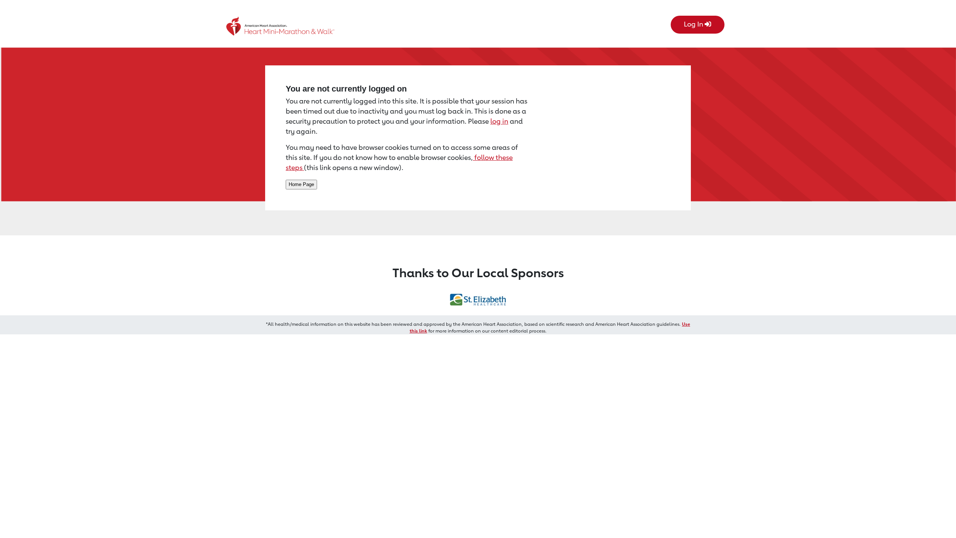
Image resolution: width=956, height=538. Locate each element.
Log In (694, 24)
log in (499, 121)
